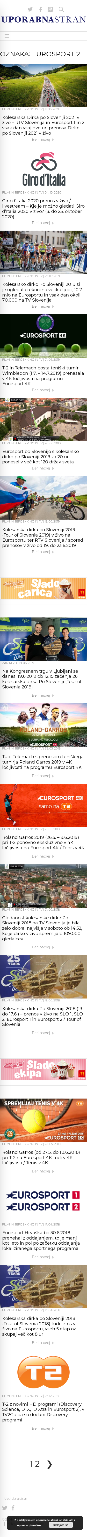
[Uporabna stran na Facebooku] (41, 9)
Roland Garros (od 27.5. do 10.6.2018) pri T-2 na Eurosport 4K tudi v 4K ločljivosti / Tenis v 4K (41, 1158)
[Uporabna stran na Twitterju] (30, 9)
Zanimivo (9, 663)
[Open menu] (7, 36)
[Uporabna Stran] (43, 19)
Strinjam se (61, 1525)
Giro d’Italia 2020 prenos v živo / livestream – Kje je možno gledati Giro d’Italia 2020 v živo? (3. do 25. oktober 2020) (43, 208)
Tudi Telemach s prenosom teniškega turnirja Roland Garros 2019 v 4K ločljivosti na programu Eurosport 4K (43, 762)
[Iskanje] (61, 9)
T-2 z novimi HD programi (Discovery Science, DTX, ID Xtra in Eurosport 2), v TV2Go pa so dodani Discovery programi (43, 1412)
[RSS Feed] (50, 9)
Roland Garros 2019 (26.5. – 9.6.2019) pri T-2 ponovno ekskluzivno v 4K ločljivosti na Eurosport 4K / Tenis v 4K (43, 843)
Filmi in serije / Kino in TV (22, 109)
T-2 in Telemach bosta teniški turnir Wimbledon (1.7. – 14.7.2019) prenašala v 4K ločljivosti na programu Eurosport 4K (43, 375)
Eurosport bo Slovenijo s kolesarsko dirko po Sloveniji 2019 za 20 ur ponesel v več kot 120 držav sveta (40, 457)
